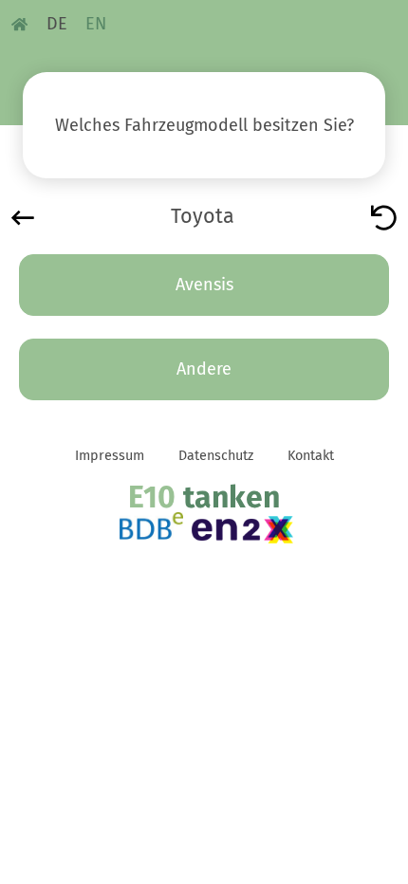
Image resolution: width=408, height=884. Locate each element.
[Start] (384, 216)
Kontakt (310, 456)
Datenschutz (215, 456)
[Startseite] (19, 23)
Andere (204, 369)
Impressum (109, 456)
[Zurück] (22, 216)
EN (95, 23)
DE (56, 23)
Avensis (204, 284)
